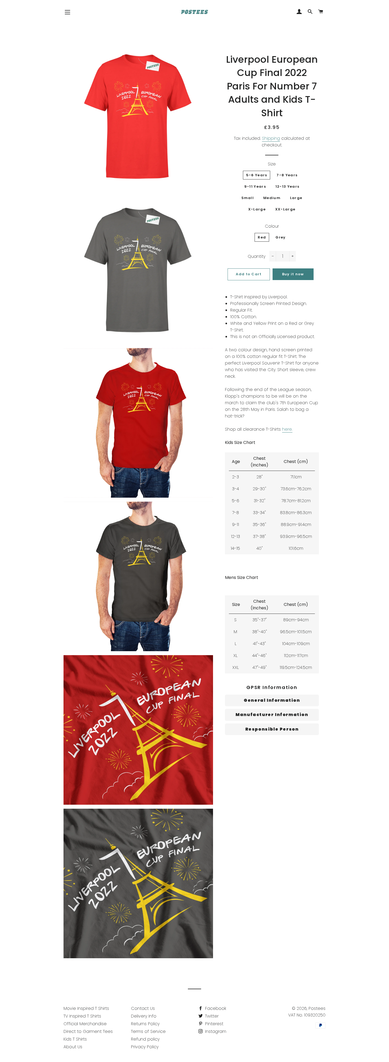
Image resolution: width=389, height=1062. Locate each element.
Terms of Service (148, 1031)
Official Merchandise (85, 1024)
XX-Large (285, 209)
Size (272, 164)
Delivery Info (143, 1016)
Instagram (215, 1031)
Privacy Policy (145, 1047)
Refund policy (145, 1039)
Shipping (271, 138)
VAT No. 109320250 (306, 1015)
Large (296, 197)
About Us (73, 1047)
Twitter (211, 1016)
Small (247, 197)
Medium (272, 197)
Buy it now (293, 274)
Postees (317, 1008)
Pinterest (213, 1024)
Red (262, 237)
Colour (272, 226)
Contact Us (143, 1008)
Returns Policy (145, 1024)
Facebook (215, 1008)
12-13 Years (287, 186)
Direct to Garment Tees (88, 1031)
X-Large (257, 209)
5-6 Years (256, 175)
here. (287, 429)
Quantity (256, 256)
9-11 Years (255, 186)
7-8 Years (287, 175)
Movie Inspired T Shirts (86, 1008)
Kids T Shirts (75, 1039)
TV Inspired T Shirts (82, 1016)
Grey (280, 237)
